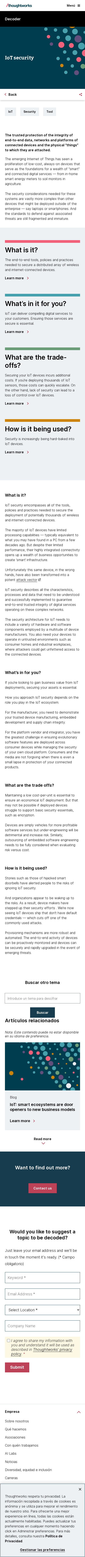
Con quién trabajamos (21, 1445)
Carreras (11, 1478)
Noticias (11, 1462)
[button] (42, 1141)
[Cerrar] (80, 1489)
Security (30, 111)
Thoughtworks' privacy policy (41, 1351)
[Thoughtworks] (19, 6)
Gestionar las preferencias (42, 1550)
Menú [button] (71, 5)
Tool (49, 111)
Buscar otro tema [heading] (42, 982)
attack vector (26, 580)
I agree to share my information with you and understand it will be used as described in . (42, 1347)
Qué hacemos (15, 1429)
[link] (16, 278)
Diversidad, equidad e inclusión (28, 1470)
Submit (17, 1367)
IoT (10, 111)
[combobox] (42, 998)
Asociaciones (15, 1437)
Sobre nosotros (17, 1421)
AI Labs (11, 1453)
